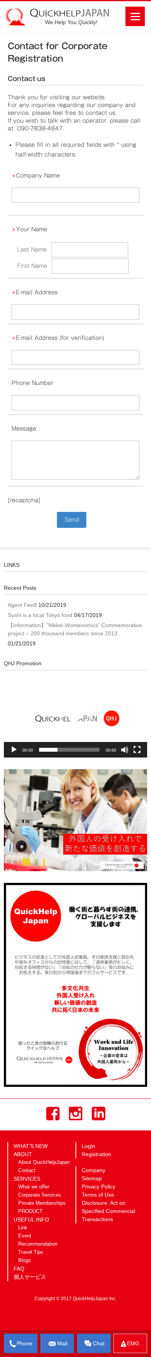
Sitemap (92, 1178)
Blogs (24, 1260)
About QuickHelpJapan (44, 1162)
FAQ (19, 1269)
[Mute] (125, 750)
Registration (96, 1154)
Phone (25, 1343)
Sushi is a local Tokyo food (40, 615)
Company (93, 1170)
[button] (75, 717)
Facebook (53, 1113)
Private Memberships (42, 1203)
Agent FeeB (22, 605)
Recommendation (37, 1244)
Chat (99, 1343)
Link (22, 1227)
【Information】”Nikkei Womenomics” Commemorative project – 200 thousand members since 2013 (75, 629)
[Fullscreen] (137, 750)
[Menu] (135, 16)
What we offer (33, 1187)
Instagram (75, 1113)
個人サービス (30, 1277)
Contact (27, 1170)
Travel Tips (30, 1252)
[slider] (69, 750)
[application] (75, 717)
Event (24, 1236)
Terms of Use (98, 1195)
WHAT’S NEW (31, 1146)
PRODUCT (30, 1211)
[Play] (14, 750)
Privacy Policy (98, 1186)
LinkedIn (98, 1113)
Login (88, 1146)
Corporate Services (39, 1195)
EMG (133, 1343)
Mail (62, 1343)
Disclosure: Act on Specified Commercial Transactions (108, 1211)
